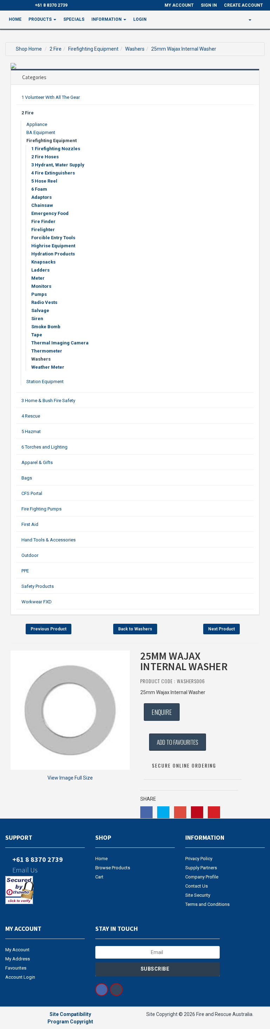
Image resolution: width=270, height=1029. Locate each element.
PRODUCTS (40, 19)
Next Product (221, 629)
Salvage (40, 310)
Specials (73, 19)
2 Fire (56, 49)
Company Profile (201, 876)
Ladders (40, 270)
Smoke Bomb (45, 326)
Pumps (39, 294)
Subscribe (156, 969)
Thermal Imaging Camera (60, 342)
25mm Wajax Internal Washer (183, 49)
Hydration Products (53, 253)
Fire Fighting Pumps (41, 509)
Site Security (197, 895)
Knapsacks (43, 262)
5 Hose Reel (44, 181)
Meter (38, 278)
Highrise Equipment (53, 245)
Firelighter (43, 229)
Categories (34, 77)
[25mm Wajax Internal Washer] (70, 710)
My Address (17, 958)
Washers (134, 49)
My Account (17, 949)
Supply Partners (201, 867)
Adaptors (41, 197)
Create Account (243, 5)
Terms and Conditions (207, 904)
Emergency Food (50, 213)
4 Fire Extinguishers (53, 173)
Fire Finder (43, 221)
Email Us (24, 869)
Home (15, 19)
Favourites (15, 968)
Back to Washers (135, 629)
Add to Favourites (177, 742)
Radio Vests (44, 302)
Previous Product (48, 629)
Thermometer (46, 351)
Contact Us (196, 886)
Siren (37, 318)
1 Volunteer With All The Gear (50, 97)
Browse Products (112, 867)
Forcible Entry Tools (53, 237)
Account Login (20, 977)
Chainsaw (42, 205)
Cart (99, 876)
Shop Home (29, 49)
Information (107, 19)
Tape (36, 334)
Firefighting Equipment (93, 49)
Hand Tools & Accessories (48, 539)
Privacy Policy (198, 858)
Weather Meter (47, 367)
